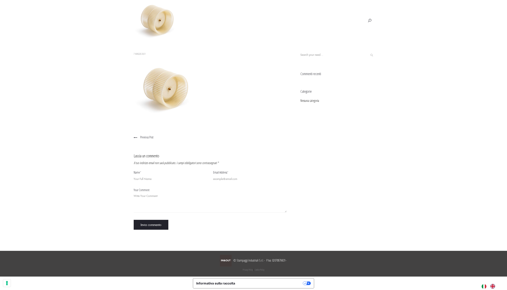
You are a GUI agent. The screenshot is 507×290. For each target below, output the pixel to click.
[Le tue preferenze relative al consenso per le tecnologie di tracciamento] (7, 283)
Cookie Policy (259, 269)
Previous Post (146, 137)
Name (137, 172)
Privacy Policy (248, 269)
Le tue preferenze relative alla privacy (271, 283)
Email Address (220, 172)
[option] (493, 286)
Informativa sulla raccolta (215, 283)
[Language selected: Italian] (490, 286)
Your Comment (142, 190)
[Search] (372, 55)
